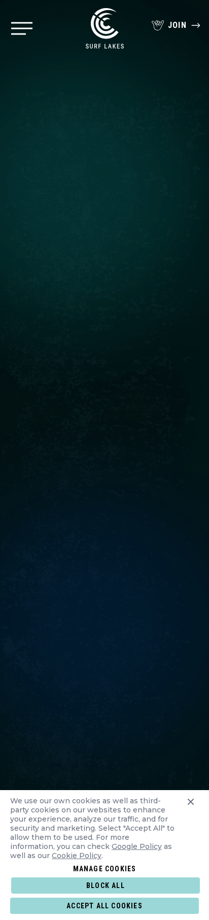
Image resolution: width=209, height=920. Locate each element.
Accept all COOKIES (104, 906)
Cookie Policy (76, 855)
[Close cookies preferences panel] (191, 830)
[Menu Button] (22, 28)
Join (177, 25)
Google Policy (137, 846)
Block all (105, 885)
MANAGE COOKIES (104, 869)
